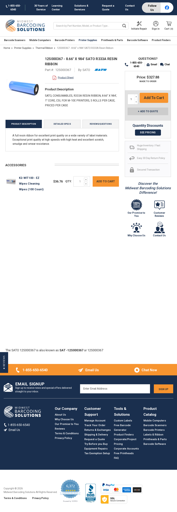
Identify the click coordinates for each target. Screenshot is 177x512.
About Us (60, 414)
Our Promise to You (67, 424)
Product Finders (161, 40)
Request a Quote (108, 7)
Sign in (156, 28)
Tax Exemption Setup (97, 453)
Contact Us (130, 7)
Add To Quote (149, 111)
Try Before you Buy (96, 444)
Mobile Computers (40, 40)
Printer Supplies (88, 40)
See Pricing (148, 132)
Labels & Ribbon (153, 434)
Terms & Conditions (67, 433)
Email (154, 64)
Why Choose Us (64, 419)
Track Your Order (94, 425)
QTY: (68, 181)
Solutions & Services (81, 7)
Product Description (23, 124)
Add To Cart (105, 181)
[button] (4, 362)
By (84, 70)
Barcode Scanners (15, 40)
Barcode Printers (65, 40)
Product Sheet (66, 77)
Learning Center (57, 7)
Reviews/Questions (101, 124)
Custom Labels (123, 420)
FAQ (116, 458)
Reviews (60, 428)
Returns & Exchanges (97, 429)
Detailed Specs (62, 124)
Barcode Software (137, 40)
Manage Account (94, 420)
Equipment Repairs (96, 448)
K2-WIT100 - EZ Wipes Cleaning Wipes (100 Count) (31, 183)
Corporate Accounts (126, 448)
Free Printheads (124, 453)
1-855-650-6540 (136, 64)
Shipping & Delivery (96, 434)
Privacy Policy (63, 438)
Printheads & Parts (112, 40)
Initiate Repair (139, 28)
